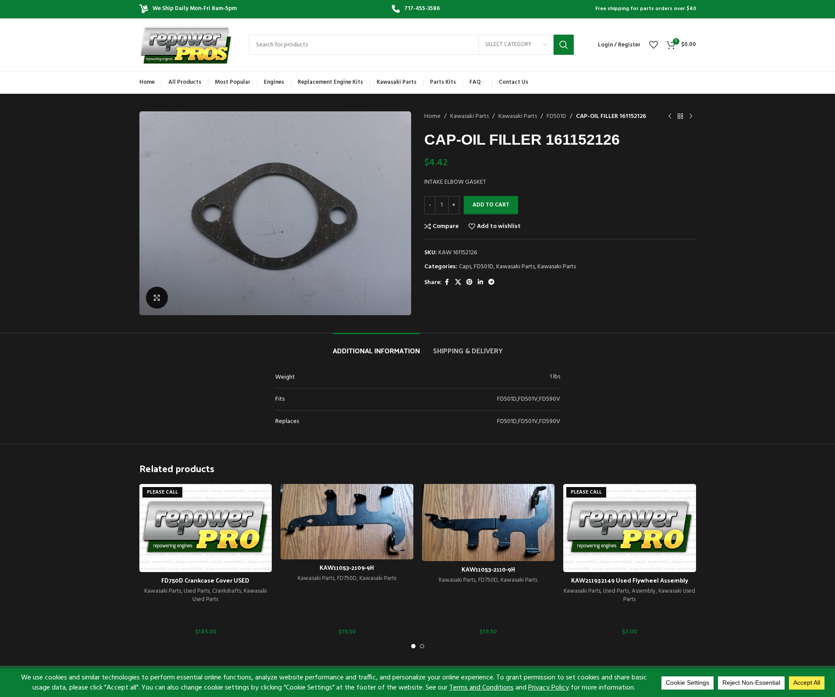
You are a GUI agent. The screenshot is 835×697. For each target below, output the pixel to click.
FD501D (556, 116)
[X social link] (458, 282)
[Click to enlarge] (157, 298)
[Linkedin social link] (480, 282)
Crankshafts (226, 591)
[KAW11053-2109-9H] (347, 521)
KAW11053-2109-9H (347, 567)
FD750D (347, 578)
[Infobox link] (416, 9)
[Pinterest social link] (469, 282)
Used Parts (197, 591)
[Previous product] (669, 116)
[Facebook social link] (447, 282)
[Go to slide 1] (413, 646)
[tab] (376, 346)
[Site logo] (185, 45)
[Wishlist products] (653, 44)
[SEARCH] (564, 45)
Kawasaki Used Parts (659, 595)
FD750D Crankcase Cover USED (205, 580)
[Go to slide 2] (422, 646)
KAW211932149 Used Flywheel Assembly (629, 580)
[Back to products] (680, 116)
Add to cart (491, 205)
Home (432, 116)
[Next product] (691, 116)
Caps (465, 267)
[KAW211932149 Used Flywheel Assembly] (629, 528)
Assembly (644, 591)
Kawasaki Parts (469, 116)
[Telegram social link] (491, 282)
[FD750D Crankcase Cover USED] (205, 528)
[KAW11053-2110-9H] (488, 522)
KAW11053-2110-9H (488, 569)
